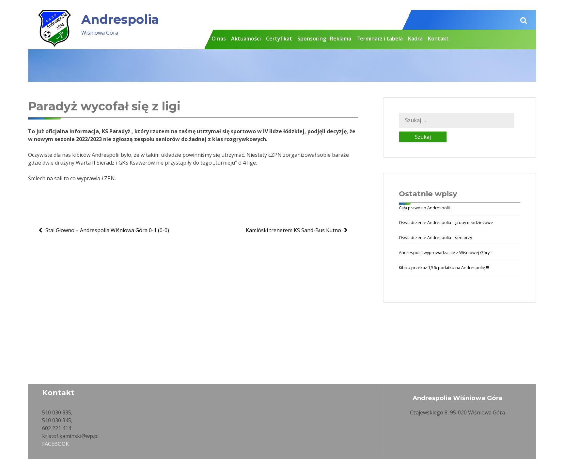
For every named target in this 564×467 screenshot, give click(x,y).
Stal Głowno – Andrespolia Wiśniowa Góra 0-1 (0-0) (107, 230)
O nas (219, 38)
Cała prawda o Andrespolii (424, 208)
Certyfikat (279, 38)
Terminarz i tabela (379, 38)
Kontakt (438, 38)
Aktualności (246, 38)
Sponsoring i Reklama (324, 38)
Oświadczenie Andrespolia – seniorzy (435, 237)
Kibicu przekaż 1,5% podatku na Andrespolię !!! (444, 267)
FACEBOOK (55, 443)
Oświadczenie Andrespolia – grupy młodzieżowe (446, 222)
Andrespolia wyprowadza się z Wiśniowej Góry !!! (446, 252)
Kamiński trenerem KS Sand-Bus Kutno (293, 230)
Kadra (415, 38)
